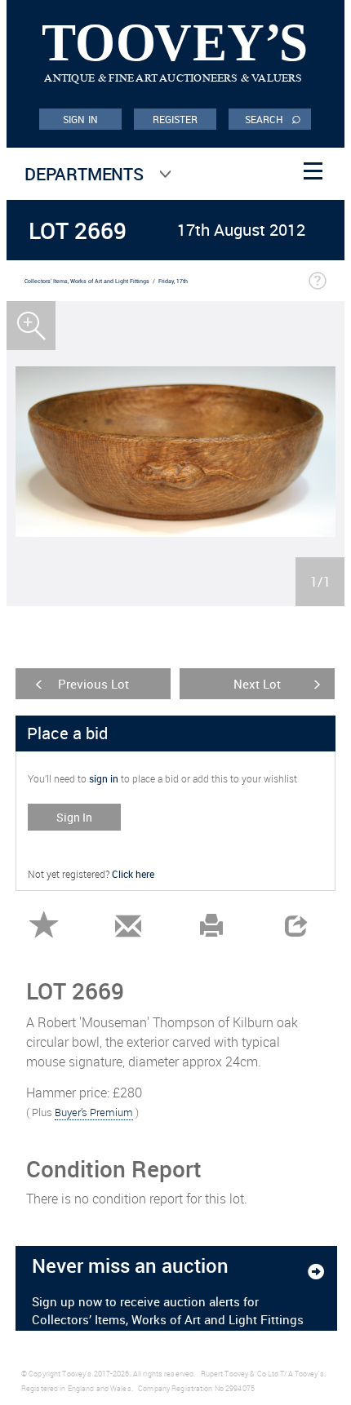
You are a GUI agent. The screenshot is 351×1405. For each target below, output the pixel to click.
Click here (133, 873)
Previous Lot (93, 684)
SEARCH (273, 118)
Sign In (74, 817)
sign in (103, 778)
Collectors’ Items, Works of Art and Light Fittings (86, 281)
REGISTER (175, 119)
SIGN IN (80, 119)
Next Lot (257, 684)
